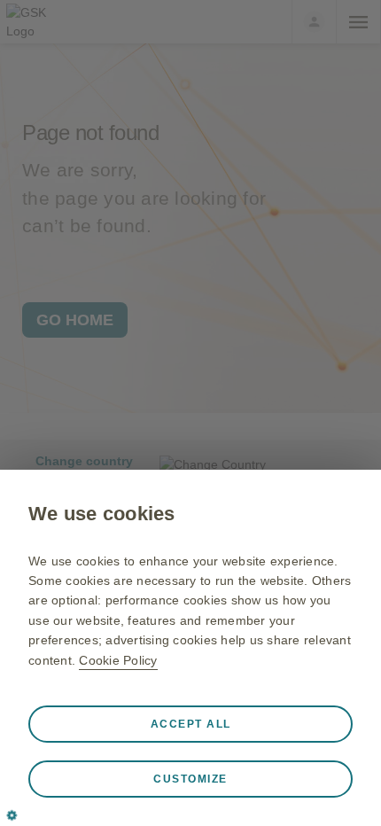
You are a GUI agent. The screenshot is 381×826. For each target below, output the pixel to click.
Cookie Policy (118, 660)
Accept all (191, 724)
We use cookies (101, 514)
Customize (190, 779)
